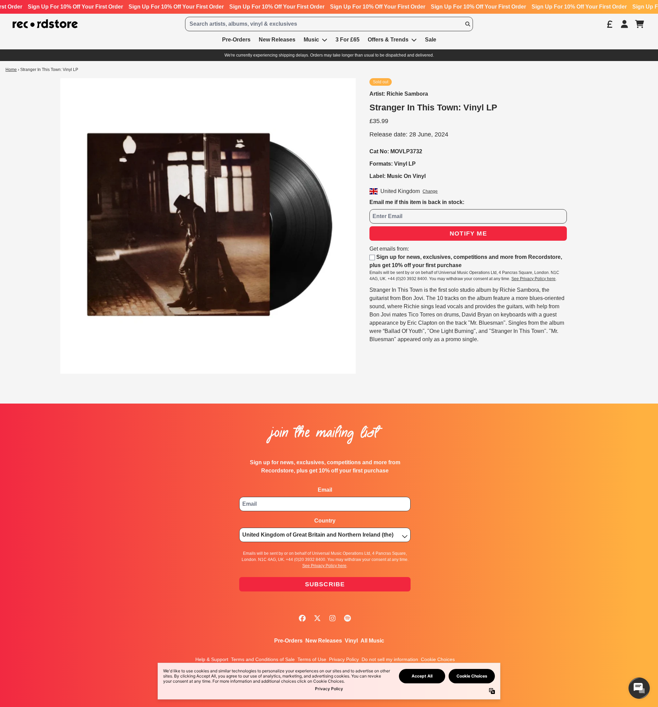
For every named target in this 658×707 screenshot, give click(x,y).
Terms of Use (311, 659)
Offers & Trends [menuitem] (388, 40)
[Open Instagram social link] (332, 618)
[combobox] (329, 24)
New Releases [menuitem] (277, 40)
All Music (372, 641)
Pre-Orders (288, 641)
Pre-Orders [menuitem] (236, 40)
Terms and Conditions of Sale (263, 659)
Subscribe (325, 584)
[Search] (467, 24)
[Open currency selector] (609, 24)
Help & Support (211, 659)
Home (11, 69)
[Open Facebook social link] (302, 618)
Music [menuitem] (311, 40)
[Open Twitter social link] (317, 618)
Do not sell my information (390, 659)
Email (325, 490)
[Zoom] (208, 226)
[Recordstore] (45, 24)
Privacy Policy (344, 659)
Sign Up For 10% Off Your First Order (75, 7)
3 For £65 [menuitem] (348, 40)
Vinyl (351, 641)
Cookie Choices (438, 659)
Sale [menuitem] (430, 40)
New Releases (323, 641)
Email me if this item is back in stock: (416, 202)
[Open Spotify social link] (347, 618)
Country (325, 521)
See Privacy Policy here (533, 278)
